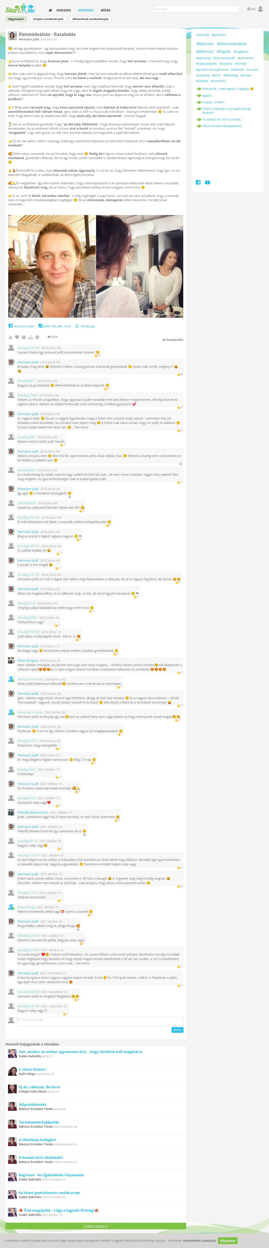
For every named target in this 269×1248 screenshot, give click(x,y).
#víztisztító (218, 81)
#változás (237, 70)
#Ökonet (202, 81)
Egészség (64, 10)
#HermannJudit (224, 58)
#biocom (205, 43)
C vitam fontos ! (32, 1069)
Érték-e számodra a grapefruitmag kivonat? (226, 111)
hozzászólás (172, 340)
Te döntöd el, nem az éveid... (222, 119)
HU (253, 9)
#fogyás (224, 51)
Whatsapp (88, 326)
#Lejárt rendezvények (48, 19)
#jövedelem (246, 58)
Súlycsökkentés (32, 1104)
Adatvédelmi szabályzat (199, 1241)
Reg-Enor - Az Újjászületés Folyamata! (51, 1174)
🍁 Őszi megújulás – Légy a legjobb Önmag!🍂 (59, 1210)
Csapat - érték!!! (213, 102)
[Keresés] (241, 9)
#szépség (202, 75)
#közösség (230, 75)
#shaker (246, 75)
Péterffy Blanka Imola (33, 812)
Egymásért (219, 35)
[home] (50, 10)
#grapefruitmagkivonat (212, 70)
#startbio (225, 64)
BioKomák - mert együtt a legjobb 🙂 (228, 89)
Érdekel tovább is (96, 1226)
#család (252, 70)
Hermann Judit (29, 39)
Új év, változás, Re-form (39, 1087)
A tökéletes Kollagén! (37, 1139)
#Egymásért (16, 19)
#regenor (241, 51)
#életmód (205, 51)
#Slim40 (240, 64)
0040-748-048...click (57, 326)
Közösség (86, 10)
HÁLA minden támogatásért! (222, 126)
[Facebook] (198, 183)
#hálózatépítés (206, 64)
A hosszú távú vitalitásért (41, 1157)
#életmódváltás (232, 43)
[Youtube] (207, 183)
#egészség (203, 58)
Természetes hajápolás (39, 1122)
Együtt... (208, 95)
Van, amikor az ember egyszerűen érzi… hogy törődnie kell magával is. (81, 1051)
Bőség (106, 10)
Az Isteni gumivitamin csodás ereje (49, 1192)
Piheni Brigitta (27, 660)
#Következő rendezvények (90, 19)
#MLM (216, 75)
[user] (260, 9)
